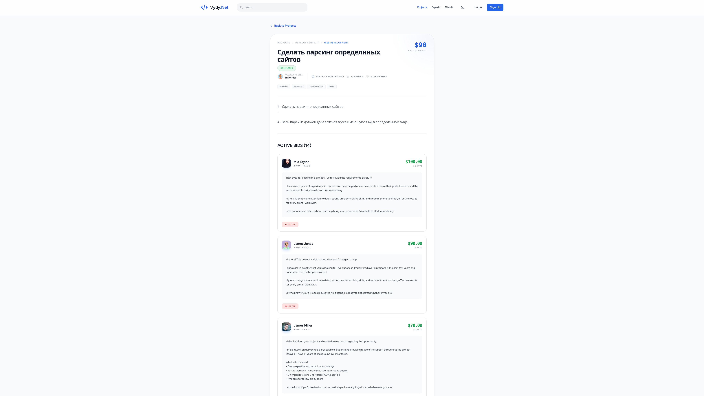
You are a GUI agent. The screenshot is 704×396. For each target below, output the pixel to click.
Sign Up (495, 7)
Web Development (336, 42)
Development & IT (307, 42)
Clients (449, 7)
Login (478, 7)
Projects (422, 7)
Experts (436, 7)
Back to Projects (285, 25)
